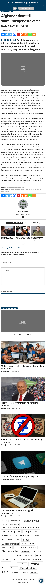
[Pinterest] (18, 34)
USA (5, 572)
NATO (33, 551)
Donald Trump (8, 531)
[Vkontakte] (3, 34)
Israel (25, 539)
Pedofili (38, 555)
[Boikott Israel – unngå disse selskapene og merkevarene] (23, 425)
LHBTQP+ (33, 547)
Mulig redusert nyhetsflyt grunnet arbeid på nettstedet (22, 367)
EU (19, 531)
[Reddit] (22, 34)
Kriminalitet (7, 547)
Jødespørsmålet (10, 544)
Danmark (4, 524)
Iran (18, 539)
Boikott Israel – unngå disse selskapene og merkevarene (21, 441)
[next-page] (24, 243)
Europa (27, 531)
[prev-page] (22, 243)
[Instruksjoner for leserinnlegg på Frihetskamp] (23, 496)
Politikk (6, 559)
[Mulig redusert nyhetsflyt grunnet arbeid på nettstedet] (23, 352)
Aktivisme (5, 520)
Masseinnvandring (10, 551)
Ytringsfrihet (14, 572)
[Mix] (26, 34)
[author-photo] (23, 204)
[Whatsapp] (30, 34)
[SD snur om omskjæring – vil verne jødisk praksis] (23, 231)
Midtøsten (25, 551)
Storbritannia (22, 564)
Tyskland (5, 568)
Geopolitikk (26, 535)
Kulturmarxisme (20, 547)
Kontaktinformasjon (16, 579)
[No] (43, 6)
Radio (15, 560)
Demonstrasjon (14, 524)
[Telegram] (7, 34)
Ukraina (14, 568)
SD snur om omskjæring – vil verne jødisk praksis (23, 238)
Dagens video (31, 520)
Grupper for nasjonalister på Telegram (20, 476)
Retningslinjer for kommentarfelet (11, 248)
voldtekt (5, 191)
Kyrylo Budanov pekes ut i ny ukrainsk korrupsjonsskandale (37, 239)
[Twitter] (10, 34)
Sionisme (12, 564)
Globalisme (37, 535)
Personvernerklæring (30, 579)
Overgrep (31, 189)
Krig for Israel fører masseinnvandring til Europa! (21, 404)
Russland (25, 560)
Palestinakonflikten (28, 555)
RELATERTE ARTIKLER (15, 223)
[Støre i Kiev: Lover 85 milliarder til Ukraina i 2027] (8, 231)
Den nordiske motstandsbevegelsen (20, 527)
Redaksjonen (6, 30)
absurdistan (13, 189)
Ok (15, 8)
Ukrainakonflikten (28, 568)
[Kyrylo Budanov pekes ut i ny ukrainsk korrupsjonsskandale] (38, 231)
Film (35, 532)
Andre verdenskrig (15, 521)
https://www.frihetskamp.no (23, 214)
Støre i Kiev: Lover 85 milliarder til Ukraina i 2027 (7, 239)
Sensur (4, 564)
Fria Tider (20, 187)
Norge (40, 551)
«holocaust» (24, 572)
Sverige (37, 189)
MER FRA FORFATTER (31, 223)
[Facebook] (14, 34)
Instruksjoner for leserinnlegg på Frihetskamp (17, 511)
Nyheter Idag (11, 187)
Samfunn (37, 559)
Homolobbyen (8, 539)
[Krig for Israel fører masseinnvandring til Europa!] (23, 389)
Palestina (18, 555)
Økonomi (34, 572)
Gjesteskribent (5, 408)
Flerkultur (22, 189)
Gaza (16, 535)
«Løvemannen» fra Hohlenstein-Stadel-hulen (19, 335)
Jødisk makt (28, 543)
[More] (34, 34)
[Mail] (23, 217)
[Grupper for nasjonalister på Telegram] (23, 462)
